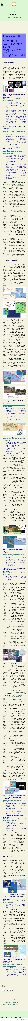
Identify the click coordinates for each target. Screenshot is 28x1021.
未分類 (14, 11)
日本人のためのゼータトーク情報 (13, 1017)
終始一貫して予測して (16, 696)
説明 (11, 181)
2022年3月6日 (19, 17)
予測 (11, 740)
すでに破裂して (7, 730)
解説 (11, 215)
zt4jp (12, 17)
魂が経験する (12, 182)
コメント (12, 319)
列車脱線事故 (18, 359)
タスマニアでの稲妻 (19, 875)
